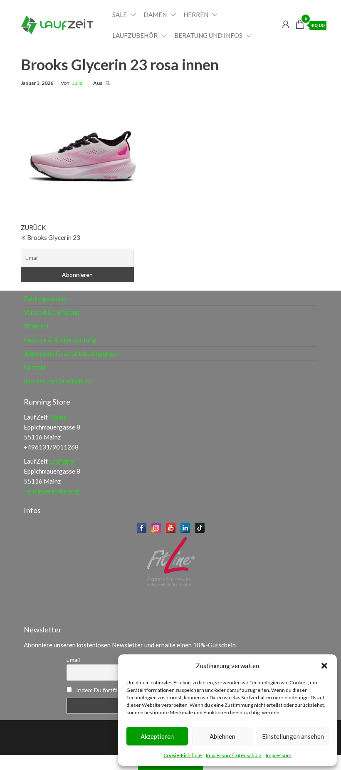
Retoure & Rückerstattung (60, 339)
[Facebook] (141, 528)
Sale (119, 14)
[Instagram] (156, 528)
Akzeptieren (157, 736)
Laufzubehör (135, 35)
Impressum (279, 755)
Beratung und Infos (208, 35)
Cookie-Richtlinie (182, 755)
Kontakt (35, 367)
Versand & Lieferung (52, 312)
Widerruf (36, 326)
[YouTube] (171, 528)
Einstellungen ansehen (293, 736)
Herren (195, 14)
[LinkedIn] (185, 528)
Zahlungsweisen (46, 298)
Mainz (57, 417)
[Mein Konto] (285, 24)
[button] (324, 665)
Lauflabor (62, 461)
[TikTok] (200, 528)
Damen (155, 14)
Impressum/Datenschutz (234, 755)
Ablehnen (222, 736)
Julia (77, 83)
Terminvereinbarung (51, 491)
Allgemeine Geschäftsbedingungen (72, 353)
